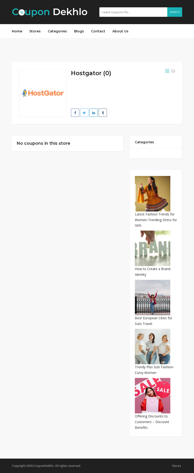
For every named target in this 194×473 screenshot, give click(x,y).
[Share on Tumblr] (103, 113)
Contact (98, 31)
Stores (35, 31)
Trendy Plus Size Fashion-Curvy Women (154, 370)
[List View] (173, 71)
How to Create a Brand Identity (152, 272)
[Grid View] (167, 71)
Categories (57, 31)
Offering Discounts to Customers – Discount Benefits (152, 422)
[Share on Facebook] (75, 113)
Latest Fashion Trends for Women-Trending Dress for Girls (156, 220)
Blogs (79, 31)
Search (175, 12)
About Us (120, 31)
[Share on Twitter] (84, 113)
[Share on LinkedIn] (93, 113)
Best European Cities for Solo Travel (153, 321)
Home (17, 31)
